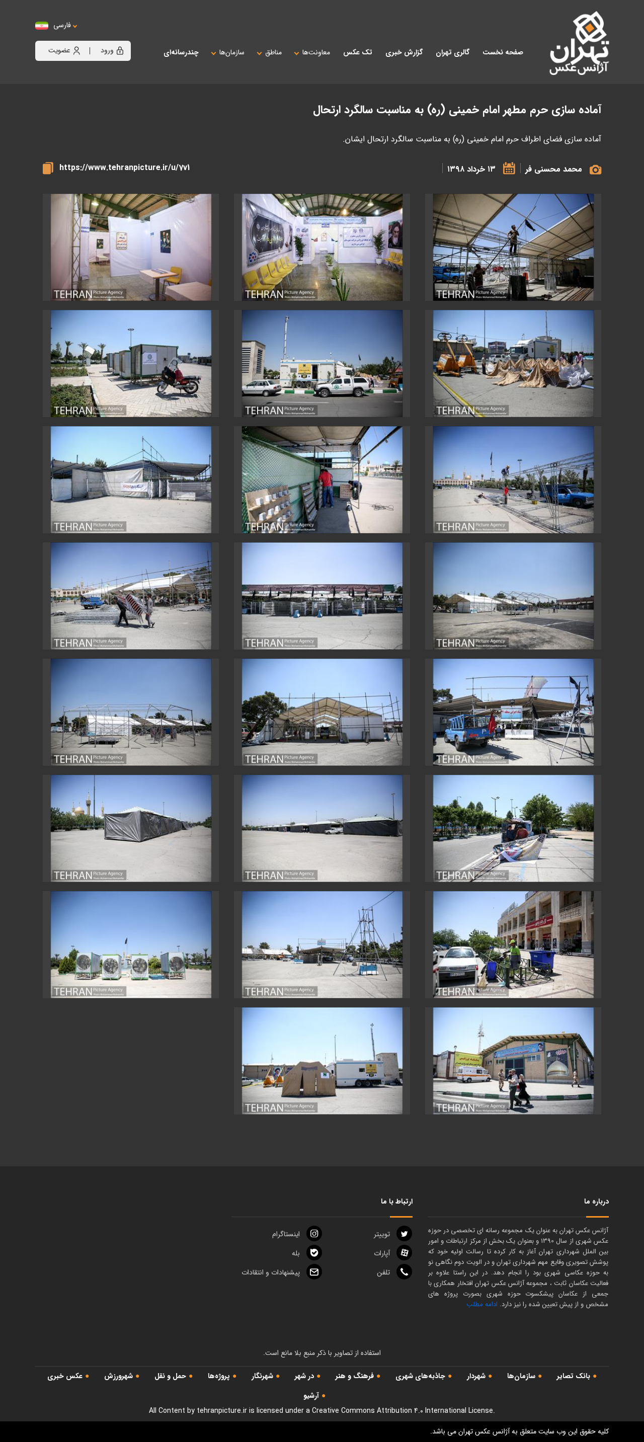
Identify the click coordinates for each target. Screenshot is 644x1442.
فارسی (62, 25)
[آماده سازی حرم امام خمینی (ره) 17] (322, 828)
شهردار (476, 1376)
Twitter (382, 1234)
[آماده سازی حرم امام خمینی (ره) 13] (513, 247)
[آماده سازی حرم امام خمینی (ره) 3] (513, 363)
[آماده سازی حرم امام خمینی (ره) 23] (322, 1060)
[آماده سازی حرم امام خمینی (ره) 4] (322, 363)
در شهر (304, 1376)
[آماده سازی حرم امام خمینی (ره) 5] (131, 363)
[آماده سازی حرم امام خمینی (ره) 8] (131, 479)
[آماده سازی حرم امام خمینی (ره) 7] (322, 479)
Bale (296, 1253)
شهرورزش (118, 1376)
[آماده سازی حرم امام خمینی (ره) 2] (131, 247)
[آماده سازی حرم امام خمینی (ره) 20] (322, 944)
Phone (383, 1272)
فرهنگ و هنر (355, 1376)
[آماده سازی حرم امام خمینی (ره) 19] (513, 944)
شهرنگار (262, 1376)
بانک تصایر (573, 1376)
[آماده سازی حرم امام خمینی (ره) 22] (513, 1060)
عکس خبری (65, 1376)
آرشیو (311, 1395)
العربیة (117, 35)
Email (271, 1272)
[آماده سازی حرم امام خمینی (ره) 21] (131, 944)
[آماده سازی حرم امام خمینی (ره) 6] (513, 479)
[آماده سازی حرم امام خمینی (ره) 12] (513, 712)
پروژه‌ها (219, 1376)
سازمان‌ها (521, 1376)
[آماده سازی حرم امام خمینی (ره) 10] (322, 596)
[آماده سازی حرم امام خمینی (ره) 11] (131, 596)
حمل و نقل (170, 1376)
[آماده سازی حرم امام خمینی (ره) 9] (513, 596)
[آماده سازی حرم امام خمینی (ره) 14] (322, 712)
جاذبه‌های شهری (420, 1376)
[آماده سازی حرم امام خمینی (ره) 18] (131, 828)
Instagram (286, 1234)
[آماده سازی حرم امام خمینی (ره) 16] (513, 828)
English (93, 35)
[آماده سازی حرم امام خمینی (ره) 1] (322, 247)
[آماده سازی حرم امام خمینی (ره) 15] (131, 712)
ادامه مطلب (482, 1304)
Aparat (382, 1253)
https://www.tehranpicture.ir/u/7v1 (124, 168)
